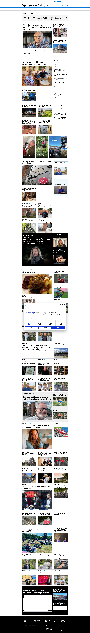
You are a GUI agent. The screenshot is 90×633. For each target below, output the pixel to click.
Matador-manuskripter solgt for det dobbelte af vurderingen (29, 189)
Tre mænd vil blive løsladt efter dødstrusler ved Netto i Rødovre (60, 114)
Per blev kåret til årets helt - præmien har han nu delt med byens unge (29, 105)
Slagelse (23, 203)
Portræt (28, 588)
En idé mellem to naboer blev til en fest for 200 (35, 530)
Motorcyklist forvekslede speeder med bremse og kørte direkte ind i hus (60, 70)
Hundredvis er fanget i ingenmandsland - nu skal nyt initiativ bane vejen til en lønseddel (44, 454)
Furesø (23, 159)
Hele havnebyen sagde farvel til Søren (59, 409)
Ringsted (24, 23)
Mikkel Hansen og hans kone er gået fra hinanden (36, 487)
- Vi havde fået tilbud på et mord (36, 162)
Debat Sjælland (60, 162)
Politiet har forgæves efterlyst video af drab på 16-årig (60, 88)
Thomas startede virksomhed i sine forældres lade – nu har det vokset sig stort (60, 573)
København (55, 102)
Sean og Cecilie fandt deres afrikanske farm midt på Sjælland (36, 591)
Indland (30, 187)
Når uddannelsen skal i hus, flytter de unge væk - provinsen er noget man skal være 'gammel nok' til (59, 589)
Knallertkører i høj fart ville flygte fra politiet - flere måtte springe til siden (29, 18)
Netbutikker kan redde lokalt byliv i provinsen (29, 471)
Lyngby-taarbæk (25, 187)
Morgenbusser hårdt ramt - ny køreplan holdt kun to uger (29, 89)
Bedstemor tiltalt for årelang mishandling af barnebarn (60, 453)
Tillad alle (58, 327)
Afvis (31, 327)
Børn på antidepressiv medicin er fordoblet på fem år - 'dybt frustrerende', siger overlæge (59, 252)
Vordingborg (24, 102)
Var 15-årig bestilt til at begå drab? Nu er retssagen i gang (44, 221)
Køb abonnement (57, 1)
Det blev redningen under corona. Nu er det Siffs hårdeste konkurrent (59, 25)
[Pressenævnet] (49, 628)
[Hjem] (23, 1)
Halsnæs (23, 295)
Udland (55, 93)
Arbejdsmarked (28, 554)
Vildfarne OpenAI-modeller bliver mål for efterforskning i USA (61, 118)
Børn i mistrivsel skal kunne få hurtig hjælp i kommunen (59, 236)
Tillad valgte (45, 327)
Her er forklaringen (28, 221)
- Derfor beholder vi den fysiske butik (45, 362)
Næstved (23, 570)
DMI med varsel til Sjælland (44, 555)
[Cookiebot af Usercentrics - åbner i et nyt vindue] (61, 305)
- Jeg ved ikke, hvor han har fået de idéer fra (29, 206)
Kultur (28, 102)
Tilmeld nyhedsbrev (37, 620)
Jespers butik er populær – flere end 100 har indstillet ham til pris (60, 362)
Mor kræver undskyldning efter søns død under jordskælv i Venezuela (60, 109)
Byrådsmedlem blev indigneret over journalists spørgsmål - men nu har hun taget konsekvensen (28, 122)
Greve (54, 359)
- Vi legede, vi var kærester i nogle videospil (44, 121)
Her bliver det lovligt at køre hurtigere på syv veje (60, 425)
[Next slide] (66, 147)
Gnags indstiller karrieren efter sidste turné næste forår (44, 470)
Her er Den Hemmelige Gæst (29, 297)
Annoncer (24, 621)
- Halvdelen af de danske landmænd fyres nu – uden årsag (60, 165)
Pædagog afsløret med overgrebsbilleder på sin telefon (28, 453)
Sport (59, 102)
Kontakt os (35, 621)
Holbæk (55, 423)
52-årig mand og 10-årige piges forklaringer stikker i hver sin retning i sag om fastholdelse (29, 362)
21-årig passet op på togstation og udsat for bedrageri (55, 18)
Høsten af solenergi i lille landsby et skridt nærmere (59, 604)
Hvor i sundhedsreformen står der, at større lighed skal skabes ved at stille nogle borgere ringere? (36, 347)
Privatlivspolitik (47, 620)
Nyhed (28, 23)
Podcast (28, 237)
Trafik (58, 423)
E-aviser (51, 1)
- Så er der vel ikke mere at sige (60, 65)
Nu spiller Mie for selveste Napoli (60, 395)
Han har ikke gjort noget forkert (60, 287)
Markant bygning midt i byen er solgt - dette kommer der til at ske (59, 41)
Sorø (23, 87)
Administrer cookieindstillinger (50, 621)
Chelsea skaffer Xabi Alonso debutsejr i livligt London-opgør (60, 301)
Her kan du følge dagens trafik (60, 75)
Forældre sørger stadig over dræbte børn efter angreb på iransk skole (59, 99)
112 (57, 81)
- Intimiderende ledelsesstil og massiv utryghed (37, 27)
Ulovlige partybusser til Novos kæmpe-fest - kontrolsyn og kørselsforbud (60, 83)
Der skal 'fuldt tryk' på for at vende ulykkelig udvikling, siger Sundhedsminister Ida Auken (36, 241)
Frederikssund (24, 60)
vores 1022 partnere (30, 312)
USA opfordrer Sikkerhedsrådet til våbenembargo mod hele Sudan (61, 95)
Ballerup (23, 554)
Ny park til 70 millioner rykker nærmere (60, 470)
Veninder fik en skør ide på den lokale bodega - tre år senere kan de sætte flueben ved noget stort (61, 530)
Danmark (55, 86)
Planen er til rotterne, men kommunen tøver (28, 514)
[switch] (39, 324)
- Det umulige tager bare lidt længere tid (60, 557)
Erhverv (54, 23)
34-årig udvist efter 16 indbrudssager (41, 18)
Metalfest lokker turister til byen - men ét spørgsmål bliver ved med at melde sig (29, 573)
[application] (29, 147)
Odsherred (55, 554)
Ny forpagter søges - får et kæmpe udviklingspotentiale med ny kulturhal (60, 346)
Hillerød (55, 77)
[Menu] (67, 1)
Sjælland (56, 162)
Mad (43, 102)
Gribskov (55, 570)
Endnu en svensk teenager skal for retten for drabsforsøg (45, 514)
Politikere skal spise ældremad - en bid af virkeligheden (37, 271)
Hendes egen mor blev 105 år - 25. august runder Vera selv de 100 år (35, 63)
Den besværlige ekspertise (59, 184)
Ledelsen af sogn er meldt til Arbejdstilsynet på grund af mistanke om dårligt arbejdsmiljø (35, 51)
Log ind (63, 1)
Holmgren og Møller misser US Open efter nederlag (60, 104)
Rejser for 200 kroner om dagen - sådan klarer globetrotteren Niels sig (37, 398)
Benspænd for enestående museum (44, 572)
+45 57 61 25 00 (28, 629)
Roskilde (55, 81)
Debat (27, 343)
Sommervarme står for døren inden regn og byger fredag (60, 486)
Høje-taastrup (24, 219)
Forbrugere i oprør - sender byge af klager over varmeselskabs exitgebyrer (44, 379)
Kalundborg (55, 343)
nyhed (58, 77)
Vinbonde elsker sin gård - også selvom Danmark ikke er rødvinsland (44, 105)
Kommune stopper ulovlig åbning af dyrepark (60, 79)
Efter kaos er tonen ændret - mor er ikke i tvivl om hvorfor (36, 426)
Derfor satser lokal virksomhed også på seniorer (29, 556)
